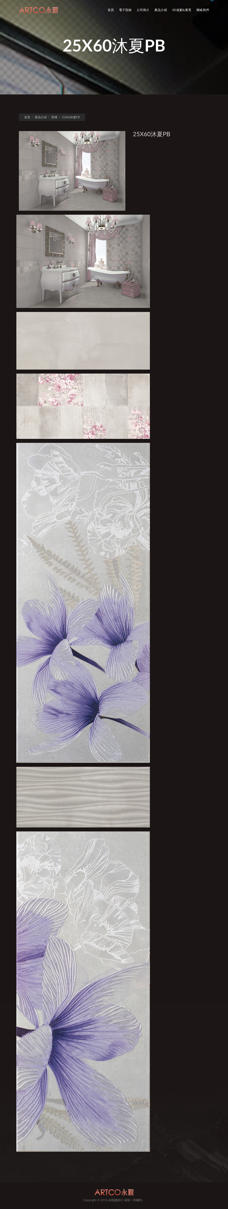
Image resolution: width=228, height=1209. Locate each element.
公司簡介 (143, 10)
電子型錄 (125, 10)
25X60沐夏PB (71, 117)
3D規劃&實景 (181, 10)
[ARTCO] (114, 1192)
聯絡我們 (202, 10)
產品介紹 (160, 10)
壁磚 (54, 117)
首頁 (111, 10)
